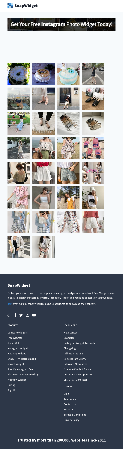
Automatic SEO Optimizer (78, 374)
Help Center (70, 332)
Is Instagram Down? (75, 358)
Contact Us (70, 404)
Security (68, 409)
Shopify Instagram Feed (21, 369)
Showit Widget (16, 364)
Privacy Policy (71, 420)
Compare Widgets (18, 332)
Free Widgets (15, 337)
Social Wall (13, 343)
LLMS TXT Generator (75, 379)
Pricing (11, 385)
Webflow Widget (17, 379)
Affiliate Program (73, 353)
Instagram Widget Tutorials (79, 343)
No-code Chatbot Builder (78, 369)
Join (10, 304)
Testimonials (71, 399)
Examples (69, 337)
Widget (26, 5)
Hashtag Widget (17, 353)
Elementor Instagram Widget (24, 374)
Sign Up (12, 390)
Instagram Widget (18, 348)
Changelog (70, 348)
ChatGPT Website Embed (22, 358)
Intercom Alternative (75, 364)
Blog (66, 393)
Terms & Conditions (75, 414)
